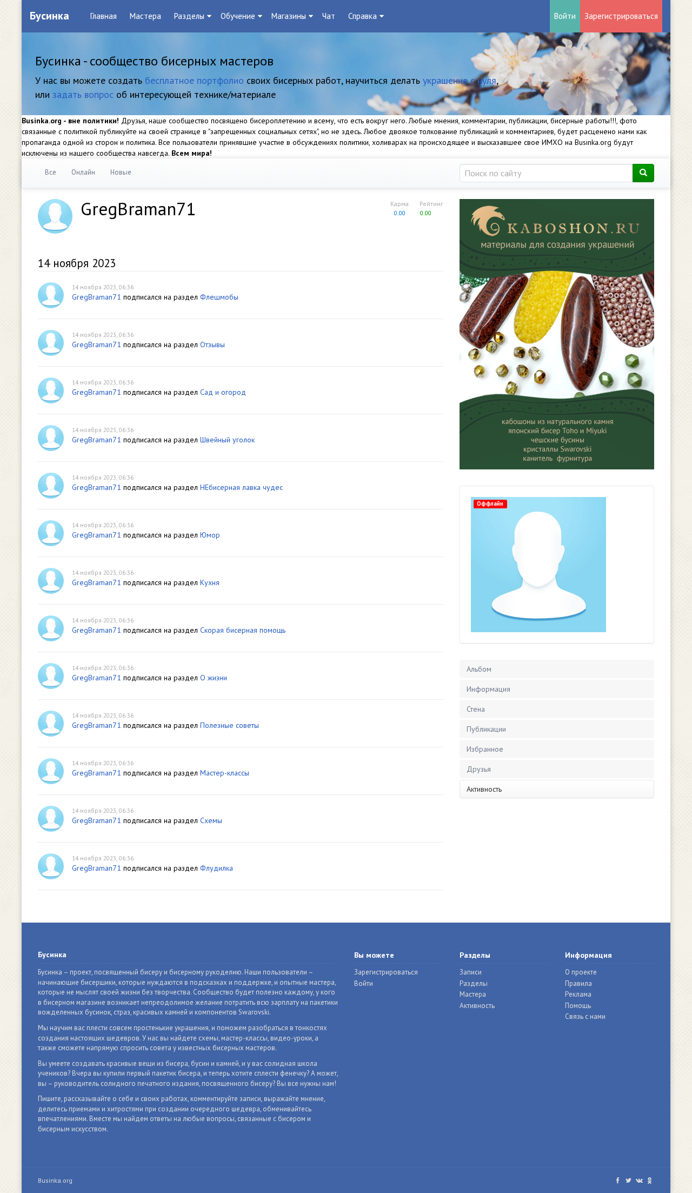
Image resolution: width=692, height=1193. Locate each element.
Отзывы (212, 344)
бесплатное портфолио (194, 80)
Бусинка (49, 16)
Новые (120, 172)
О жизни (213, 677)
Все (50, 172)
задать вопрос (83, 94)
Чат (328, 16)
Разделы (474, 983)
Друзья (479, 769)
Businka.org (55, 1180)
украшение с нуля (459, 80)
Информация (488, 689)
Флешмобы (219, 297)
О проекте (581, 972)
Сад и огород (223, 392)
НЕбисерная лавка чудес (241, 487)
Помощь (578, 1005)
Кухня (209, 582)
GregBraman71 (96, 297)
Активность (484, 789)
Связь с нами (585, 1016)
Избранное (485, 749)
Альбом (479, 669)
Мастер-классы (224, 773)
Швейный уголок (227, 440)
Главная (103, 16)
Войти (565, 16)
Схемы (211, 820)
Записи (471, 972)
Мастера (145, 16)
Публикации (486, 729)
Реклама (578, 994)
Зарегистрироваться (621, 16)
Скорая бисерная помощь (242, 630)
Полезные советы (229, 725)
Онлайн (83, 172)
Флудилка (216, 868)
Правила (578, 983)
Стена (476, 709)
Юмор (210, 535)
